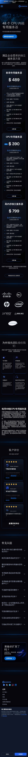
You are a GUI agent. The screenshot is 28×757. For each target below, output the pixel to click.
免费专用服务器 (6, 702)
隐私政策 (5, 716)
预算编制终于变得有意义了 (14, 514)
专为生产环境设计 (11, 491)
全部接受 (21, 754)
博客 (3, 697)
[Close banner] (26, 2)
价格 (3, 694)
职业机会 (4, 704)
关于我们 (4, 692)
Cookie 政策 (24, 714)
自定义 (7, 754)
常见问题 (4, 699)
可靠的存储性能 (11, 469)
